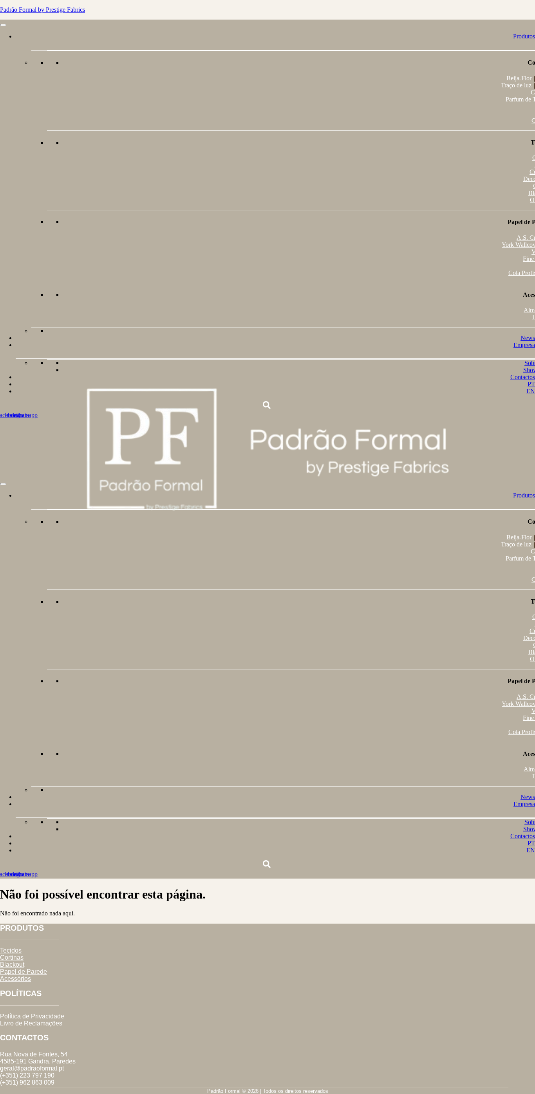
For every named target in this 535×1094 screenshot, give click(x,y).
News (528, 338)
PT (531, 384)
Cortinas (11, 957)
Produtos (524, 36)
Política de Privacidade (32, 1016)
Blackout (12, 964)
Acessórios (15, 978)
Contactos (522, 377)
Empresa (524, 345)
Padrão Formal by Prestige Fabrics (42, 9)
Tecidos (11, 950)
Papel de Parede (23, 971)
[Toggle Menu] (3, 25)
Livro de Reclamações (31, 1023)
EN (530, 391)
